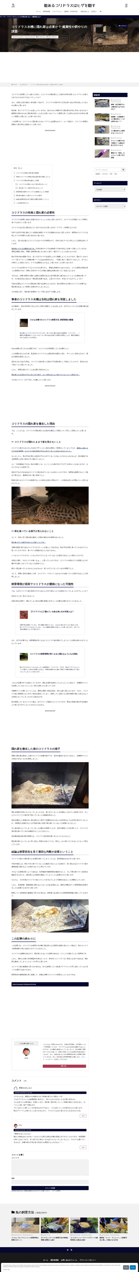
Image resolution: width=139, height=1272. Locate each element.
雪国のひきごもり (25, 1088)
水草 (111, 173)
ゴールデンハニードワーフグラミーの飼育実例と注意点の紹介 (84, 1239)
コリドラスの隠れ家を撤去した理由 (26, 180)
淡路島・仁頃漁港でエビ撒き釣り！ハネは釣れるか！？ (118, 119)
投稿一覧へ (64, 1066)
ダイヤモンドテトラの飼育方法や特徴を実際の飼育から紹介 (54, 1239)
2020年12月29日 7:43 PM (23, 1130)
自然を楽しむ (85, 11)
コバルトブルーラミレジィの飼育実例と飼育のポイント (25, 1239)
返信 (83, 1115)
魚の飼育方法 (41, 37)
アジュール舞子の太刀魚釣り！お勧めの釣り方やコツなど (118, 143)
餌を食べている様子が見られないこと (29, 188)
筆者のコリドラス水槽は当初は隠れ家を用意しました (32, 177)
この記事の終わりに (21, 203)
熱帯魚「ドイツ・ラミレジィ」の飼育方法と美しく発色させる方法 (113, 1239)
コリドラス (104, 173)
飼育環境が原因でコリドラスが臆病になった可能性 (31, 192)
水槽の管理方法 (52, 37)
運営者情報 (54, 1260)
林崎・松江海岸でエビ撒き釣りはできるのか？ (118, 106)
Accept (132, 1267)
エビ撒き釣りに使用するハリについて (118, 132)
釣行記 (93, 11)
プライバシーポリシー (88, 1260)
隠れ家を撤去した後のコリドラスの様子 (28, 195)
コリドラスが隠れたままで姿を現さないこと (32, 184)
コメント (15, 1157)
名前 (12, 1178)
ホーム (38, 11)
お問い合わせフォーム (69, 1260)
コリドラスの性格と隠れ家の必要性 (26, 173)
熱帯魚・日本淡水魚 (70, 11)
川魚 (116, 173)
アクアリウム (57, 11)
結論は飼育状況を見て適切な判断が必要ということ (31, 199)
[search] (123, 170)
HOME (15, 84)
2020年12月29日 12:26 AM (23, 1093)
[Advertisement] (69, 67)
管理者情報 (46, 11)
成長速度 (98, 173)
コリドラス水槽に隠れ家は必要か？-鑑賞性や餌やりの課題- (46, 84)
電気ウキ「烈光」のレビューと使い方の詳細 (118, 155)
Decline (126, 1267)
